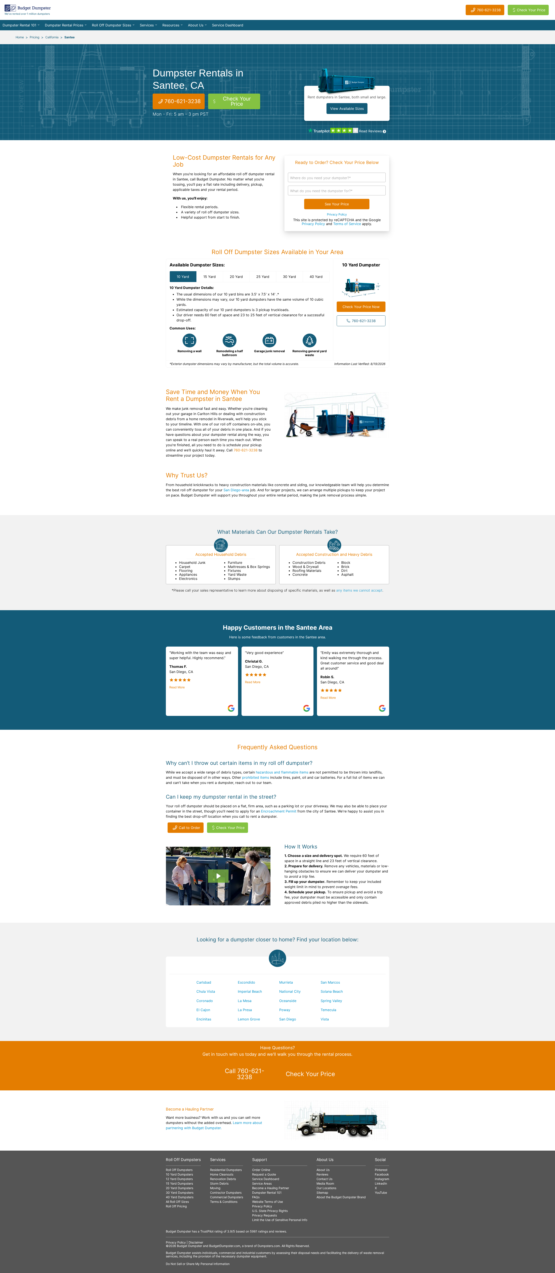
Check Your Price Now (361, 307)
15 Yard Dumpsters (179, 1183)
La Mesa (244, 1001)
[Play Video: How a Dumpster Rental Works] (218, 875)
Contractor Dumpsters (226, 1192)
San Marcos (330, 982)
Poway (284, 1010)
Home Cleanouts (221, 1174)
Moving (215, 1188)
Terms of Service (347, 224)
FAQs (256, 1197)
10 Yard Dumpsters (179, 1174)
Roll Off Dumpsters (179, 1170)
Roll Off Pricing (176, 1206)
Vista (325, 1019)
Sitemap (322, 1192)
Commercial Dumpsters (226, 1197)
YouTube (381, 1192)
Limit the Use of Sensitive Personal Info (279, 1220)
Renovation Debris (223, 1179)
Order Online (261, 1170)
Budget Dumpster (189, 1246)
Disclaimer (196, 1242)
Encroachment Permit (278, 811)
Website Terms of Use (267, 1201)
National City (290, 991)
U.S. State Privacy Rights (270, 1211)
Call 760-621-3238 (244, 1074)
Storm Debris (219, 1183)
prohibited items (255, 777)
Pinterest (381, 1170)
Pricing (34, 37)
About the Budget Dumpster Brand (341, 1197)
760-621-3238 (489, 10)
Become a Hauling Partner (270, 1188)
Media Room (325, 1183)
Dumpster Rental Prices (64, 25)
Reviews (322, 1174)
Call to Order (189, 827)
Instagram (382, 1179)
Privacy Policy (337, 214)
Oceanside (287, 1001)
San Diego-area (236, 490)
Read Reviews (370, 131)
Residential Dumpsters (226, 1170)
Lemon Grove (249, 1019)
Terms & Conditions (223, 1201)
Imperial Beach (250, 991)
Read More (177, 687)
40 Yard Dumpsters (179, 1197)
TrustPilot (207, 1231)
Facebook (382, 1174)
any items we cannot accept (359, 590)
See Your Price (337, 204)
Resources (170, 25)
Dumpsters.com (269, 1246)
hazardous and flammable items (282, 772)
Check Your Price (531, 10)
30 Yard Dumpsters (179, 1192)
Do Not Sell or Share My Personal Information (198, 1264)
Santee (69, 37)
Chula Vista (205, 991)
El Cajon (203, 1010)
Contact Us (324, 1179)
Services (147, 25)
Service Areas (262, 1183)
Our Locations (326, 1188)
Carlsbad (203, 982)
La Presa (245, 1010)
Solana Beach (332, 991)
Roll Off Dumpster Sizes (111, 25)
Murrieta (286, 982)
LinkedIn (381, 1183)
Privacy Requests (264, 1215)
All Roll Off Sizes (177, 1201)
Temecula (328, 1010)
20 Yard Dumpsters (179, 1188)
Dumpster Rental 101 (19, 25)
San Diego (287, 1019)
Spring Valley (331, 1001)
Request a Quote (264, 1174)
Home (20, 37)
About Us (195, 25)
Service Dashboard (227, 25)
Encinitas (203, 1019)
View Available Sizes (347, 108)
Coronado (204, 1001)
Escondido (246, 982)
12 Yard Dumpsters (179, 1179)
